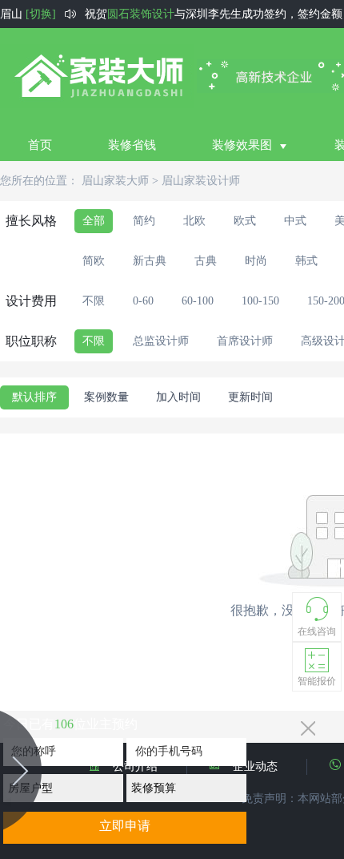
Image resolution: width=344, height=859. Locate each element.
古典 (205, 261)
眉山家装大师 (115, 181)
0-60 (143, 301)
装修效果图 (242, 145)
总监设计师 (161, 341)
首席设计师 (245, 341)
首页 (40, 145)
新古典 (149, 261)
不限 (93, 301)
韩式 (306, 261)
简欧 (93, 261)
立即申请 (124, 826)
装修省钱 (132, 145)
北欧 (194, 221)
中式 (295, 221)
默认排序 (34, 397)
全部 (93, 221)
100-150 (260, 301)
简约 (144, 221)
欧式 (245, 221)
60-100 (198, 301)
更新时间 (250, 397)
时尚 (256, 261)
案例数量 (106, 397)
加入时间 (178, 397)
